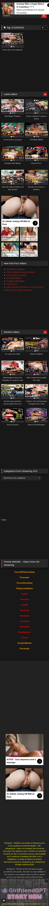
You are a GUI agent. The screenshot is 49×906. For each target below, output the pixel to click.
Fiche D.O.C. (12, 284)
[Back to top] (41, 898)
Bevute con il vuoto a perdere (19, 290)
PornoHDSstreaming (24, 572)
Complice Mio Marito (15, 281)
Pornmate (24, 577)
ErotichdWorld (24, 643)
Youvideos (24, 621)
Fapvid (24, 594)
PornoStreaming (24, 583)
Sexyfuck (24, 610)
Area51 (24, 638)
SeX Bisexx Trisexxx (15, 269)
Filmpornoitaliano (24, 588)
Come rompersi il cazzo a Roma (20, 272)
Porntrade (24, 616)
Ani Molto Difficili (13, 278)
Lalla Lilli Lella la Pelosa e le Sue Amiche (24, 287)
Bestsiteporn (24, 632)
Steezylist (24, 627)
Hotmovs (24, 599)
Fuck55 (24, 605)
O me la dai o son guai (16, 275)
